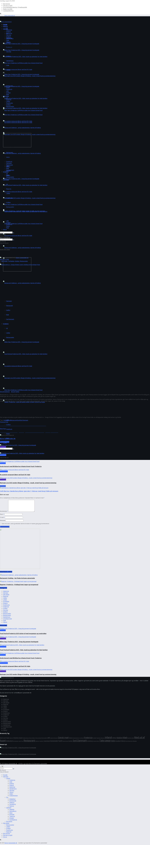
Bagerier (8, 99)
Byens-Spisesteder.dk (22, 258)
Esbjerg (8, 31)
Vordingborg (13, 820)
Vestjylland (118, 741)
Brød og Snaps (38, 737)
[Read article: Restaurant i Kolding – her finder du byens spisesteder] (75, 575)
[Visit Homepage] (5, 22)
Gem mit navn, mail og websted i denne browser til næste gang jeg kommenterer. (25, 523)
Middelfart (12, 799)
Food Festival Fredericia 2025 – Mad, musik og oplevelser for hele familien (27, 104)
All (7, 328)
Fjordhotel (81, 737)
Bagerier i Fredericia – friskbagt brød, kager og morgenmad (19, 584)
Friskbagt (94, 737)
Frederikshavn (13, 795)
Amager (11, 818)
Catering (52, 737)
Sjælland (8, 807)
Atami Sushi (3, 738)
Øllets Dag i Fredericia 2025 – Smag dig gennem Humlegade (22, 92)
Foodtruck (9, 161)
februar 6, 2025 (4, 259)
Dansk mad (63, 737)
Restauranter (10, 337)
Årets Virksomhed (128, 741)
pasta (20, 741)
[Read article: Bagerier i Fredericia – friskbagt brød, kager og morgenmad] (75, 581)
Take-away (105, 740)
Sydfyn (8, 310)
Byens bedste (44, 737)
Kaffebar (114, 738)
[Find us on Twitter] (0, 14)
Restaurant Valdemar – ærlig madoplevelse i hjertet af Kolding (23, 289)
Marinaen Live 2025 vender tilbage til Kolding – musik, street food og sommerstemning (31, 140)
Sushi (18, 420)
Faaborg (11, 802)
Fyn (7, 797)
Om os (5, 229)
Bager (8, 434)
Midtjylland (9, 741)
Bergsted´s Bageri (17, 738)
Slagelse (11, 809)
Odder (11, 794)
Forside (5, 24)
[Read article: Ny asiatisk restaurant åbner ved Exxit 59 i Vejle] (75, 470)
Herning (8, 51)
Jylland (108, 737)
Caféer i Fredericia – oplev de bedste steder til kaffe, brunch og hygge (25, 214)
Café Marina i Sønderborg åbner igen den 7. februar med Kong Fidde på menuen (29, 491)
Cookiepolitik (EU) (8, 11)
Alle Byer (5, 29)
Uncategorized (7, 619)
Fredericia (9, 33)
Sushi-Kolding (65, 741)
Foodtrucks (9, 103)
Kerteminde (12, 801)
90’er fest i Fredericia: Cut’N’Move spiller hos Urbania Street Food (24, 208)
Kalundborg (12, 811)
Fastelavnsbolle (76, 737)
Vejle (7, 65)
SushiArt (70, 741)
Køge (10, 813)
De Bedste (6, 324)
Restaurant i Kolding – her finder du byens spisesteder (20, 131)
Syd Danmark (10, 319)
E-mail (2, 517)
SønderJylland (96, 741)
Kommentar (4, 511)
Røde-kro (37, 741)
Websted (2, 520)
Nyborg (11, 806)
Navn (2, 514)
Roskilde (11, 814)
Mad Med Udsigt (130, 737)
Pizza (22, 741)
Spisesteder (54, 741)
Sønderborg (9, 61)
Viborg (8, 42)
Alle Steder (6, 179)
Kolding (8, 37)
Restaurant (9, 305)
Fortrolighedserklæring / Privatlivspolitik (15, 7)
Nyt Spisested (15, 741)
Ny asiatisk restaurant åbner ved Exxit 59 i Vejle (18, 241)
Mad (7, 315)
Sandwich (41, 741)
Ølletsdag (135, 741)
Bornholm (9, 821)
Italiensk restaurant (101, 737)
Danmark (9, 301)
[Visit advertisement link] (20, 568)
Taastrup (12, 816)
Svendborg (12, 804)
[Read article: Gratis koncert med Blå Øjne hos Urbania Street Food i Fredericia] (75, 461)
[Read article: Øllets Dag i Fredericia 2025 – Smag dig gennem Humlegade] (75, 445)
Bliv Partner (6, 4)
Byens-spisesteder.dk (10, 15)
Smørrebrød (47, 741)
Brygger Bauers (26, 737)
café (7, 91)
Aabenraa (9, 30)
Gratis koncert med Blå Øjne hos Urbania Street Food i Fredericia (24, 116)
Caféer (8, 193)
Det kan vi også (7, 5)
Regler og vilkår (7, 9)
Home (2, 249)
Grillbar (8, 202)
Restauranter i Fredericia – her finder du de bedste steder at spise (24, 277)
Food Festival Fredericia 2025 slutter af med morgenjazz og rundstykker (26, 80)
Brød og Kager (32, 737)
